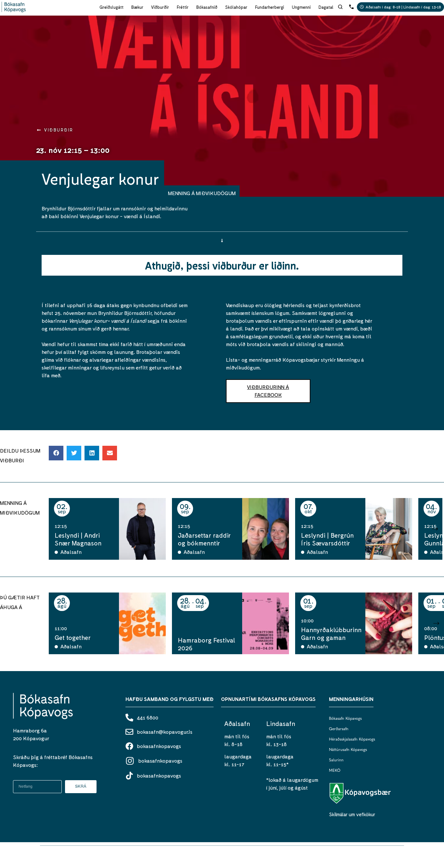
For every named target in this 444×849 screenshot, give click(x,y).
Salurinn (336, 760)
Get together (73, 637)
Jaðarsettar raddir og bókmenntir (204, 539)
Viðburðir (160, 7)
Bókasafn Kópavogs (345, 719)
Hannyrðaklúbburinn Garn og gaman (331, 633)
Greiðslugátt (111, 7)
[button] (56, 453)
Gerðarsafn (338, 729)
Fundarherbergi (269, 7)
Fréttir (183, 7)
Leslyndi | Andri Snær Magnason (78, 539)
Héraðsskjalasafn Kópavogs (352, 740)
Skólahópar (236, 7)
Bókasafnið (206, 7)
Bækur (137, 7)
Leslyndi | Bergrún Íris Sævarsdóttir (327, 539)
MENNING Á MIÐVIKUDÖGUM (202, 193)
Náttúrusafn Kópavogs (348, 750)
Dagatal (326, 7)
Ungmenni (301, 7)
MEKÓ (334, 771)
